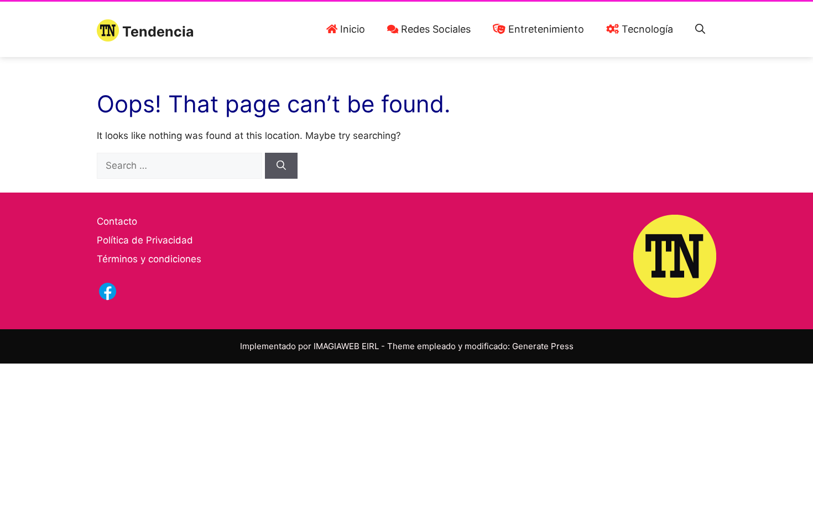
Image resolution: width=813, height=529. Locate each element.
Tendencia (158, 31)
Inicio (351, 29)
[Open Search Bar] (700, 29)
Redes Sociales (434, 29)
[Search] (281, 166)
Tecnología (646, 29)
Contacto (117, 221)
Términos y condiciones (149, 258)
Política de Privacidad (145, 240)
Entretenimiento (544, 29)
